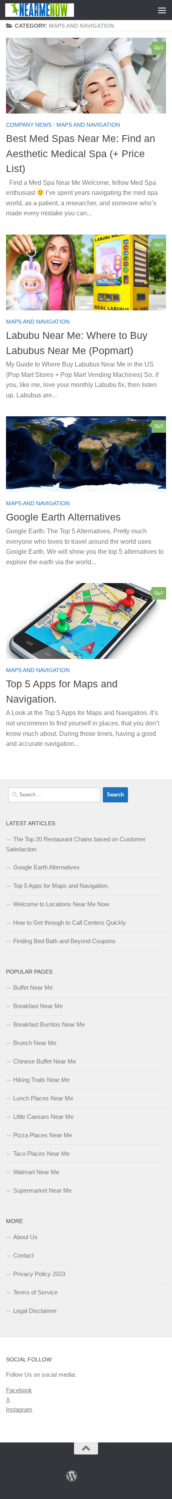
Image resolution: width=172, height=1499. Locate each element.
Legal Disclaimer (35, 1310)
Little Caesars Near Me (43, 1116)
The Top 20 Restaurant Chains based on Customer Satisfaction (76, 844)
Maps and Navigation (88, 125)
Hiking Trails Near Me (41, 1079)
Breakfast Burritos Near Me (49, 1024)
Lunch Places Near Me (43, 1098)
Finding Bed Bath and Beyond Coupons (64, 941)
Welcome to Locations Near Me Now (61, 904)
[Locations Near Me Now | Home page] (51, 10)
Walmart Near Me (36, 1172)
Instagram (19, 1409)
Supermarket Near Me (42, 1190)
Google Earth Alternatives (63, 517)
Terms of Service (35, 1292)
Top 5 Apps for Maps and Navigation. (61, 885)
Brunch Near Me (34, 1042)
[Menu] (162, 10)
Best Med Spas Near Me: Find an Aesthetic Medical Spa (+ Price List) (80, 153)
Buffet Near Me (33, 987)
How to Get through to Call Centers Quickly (69, 922)
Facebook (19, 1390)
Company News (29, 125)
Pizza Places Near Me (42, 1135)
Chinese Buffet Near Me (44, 1061)
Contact (23, 1255)
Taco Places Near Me (41, 1153)
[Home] (71, 1476)
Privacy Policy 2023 (39, 1273)
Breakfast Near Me (38, 1006)
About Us (25, 1237)
